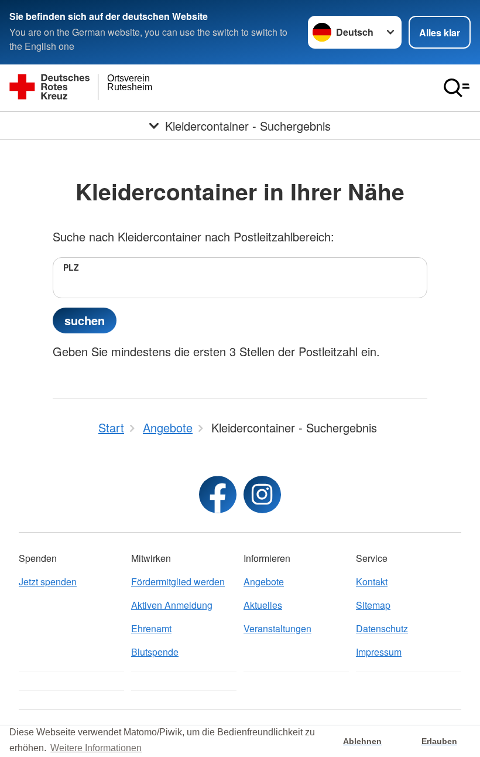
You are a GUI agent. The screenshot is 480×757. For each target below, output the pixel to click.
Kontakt (372, 581)
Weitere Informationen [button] (96, 748)
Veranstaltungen (277, 628)
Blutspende (155, 652)
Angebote (264, 581)
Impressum (379, 652)
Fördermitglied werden (178, 581)
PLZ (71, 267)
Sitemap (373, 605)
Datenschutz (382, 628)
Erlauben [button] (439, 741)
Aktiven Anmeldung (171, 605)
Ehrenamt (151, 628)
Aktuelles (263, 605)
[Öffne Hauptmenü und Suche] (457, 88)
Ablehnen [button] (362, 741)
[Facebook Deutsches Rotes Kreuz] (217, 494)
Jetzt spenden (48, 581)
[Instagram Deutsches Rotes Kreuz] (262, 494)
